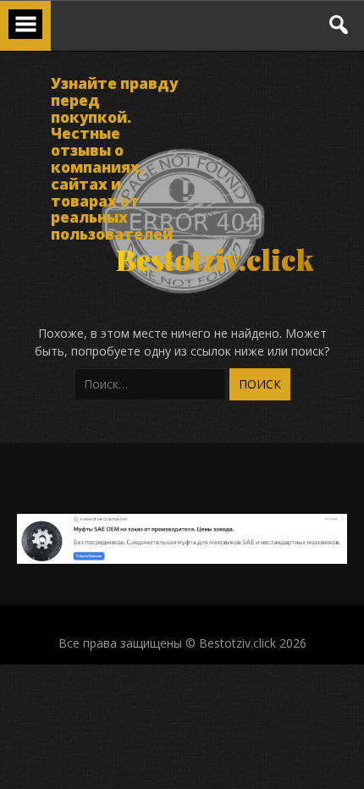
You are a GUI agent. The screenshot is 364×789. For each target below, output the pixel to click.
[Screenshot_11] (182, 559)
